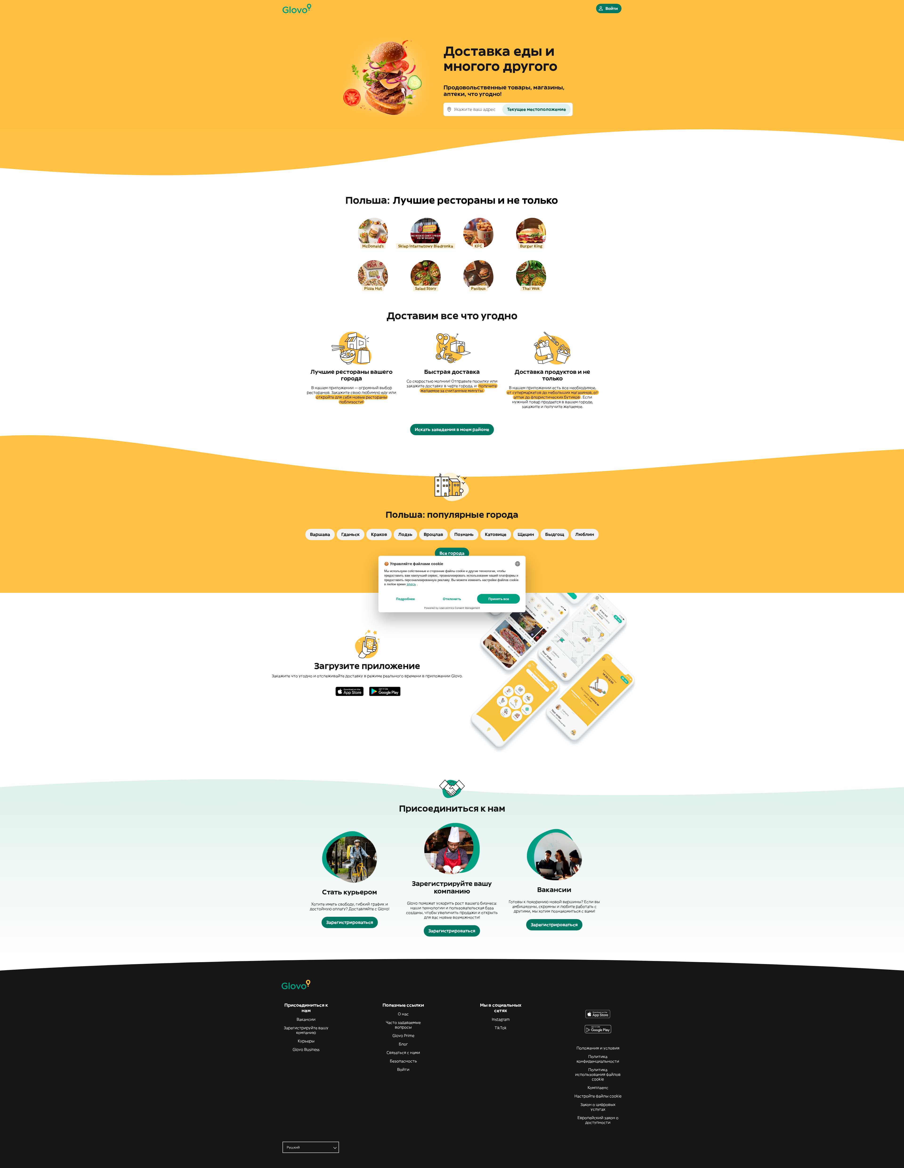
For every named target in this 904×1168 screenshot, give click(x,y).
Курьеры (306, 1041)
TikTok (501, 1027)
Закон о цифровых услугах (598, 1107)
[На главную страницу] (296, 8)
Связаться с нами (403, 1052)
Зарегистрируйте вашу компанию (306, 1030)
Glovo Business (306, 1049)
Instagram (501, 1019)
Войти (403, 1069)
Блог (403, 1044)
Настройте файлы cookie (598, 1096)
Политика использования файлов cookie (598, 1074)
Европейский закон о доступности (597, 1120)
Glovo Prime (403, 1035)
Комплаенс (598, 1087)
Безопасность (403, 1061)
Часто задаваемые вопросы (403, 1024)
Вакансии (306, 1019)
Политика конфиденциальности (598, 1059)
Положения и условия (598, 1048)
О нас (403, 1014)
